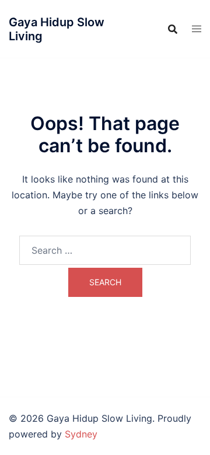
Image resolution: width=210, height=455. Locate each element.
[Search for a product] (172, 29)
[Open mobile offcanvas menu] (196, 29)
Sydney (81, 434)
